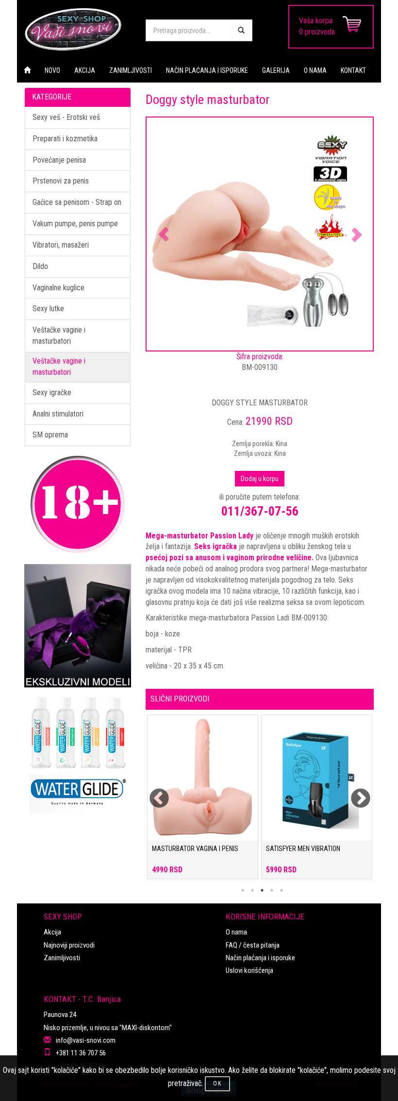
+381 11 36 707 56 (81, 1053)
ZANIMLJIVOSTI (130, 70)
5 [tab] (281, 890)
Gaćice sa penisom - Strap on (77, 202)
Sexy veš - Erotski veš (66, 117)
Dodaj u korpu (260, 479)
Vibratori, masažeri (61, 245)
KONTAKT (353, 70)
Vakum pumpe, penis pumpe (75, 223)
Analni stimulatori (58, 413)
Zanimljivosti (62, 957)
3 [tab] (262, 890)
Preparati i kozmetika (65, 138)
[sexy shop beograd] (77, 29)
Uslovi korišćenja (249, 970)
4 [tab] (272, 890)
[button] (164, 233)
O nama (236, 932)
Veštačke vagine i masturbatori (59, 335)
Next (354, 793)
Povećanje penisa (59, 160)
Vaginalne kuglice (58, 287)
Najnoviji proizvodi (69, 945)
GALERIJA (276, 70)
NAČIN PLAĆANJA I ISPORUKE (207, 70)
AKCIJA (84, 70)
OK (217, 1083)
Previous (153, 793)
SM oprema (50, 434)
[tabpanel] (203, 802)
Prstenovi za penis (61, 180)
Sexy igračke (52, 392)
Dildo (40, 266)
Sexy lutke (48, 308)
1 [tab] (243, 890)
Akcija (52, 932)
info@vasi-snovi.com (86, 1040)
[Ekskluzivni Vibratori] (77, 625)
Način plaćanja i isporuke (260, 957)
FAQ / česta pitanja (253, 945)
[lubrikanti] (77, 750)
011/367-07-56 (259, 511)
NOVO (52, 70)
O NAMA (315, 70)
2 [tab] (252, 890)
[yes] (241, 30)
